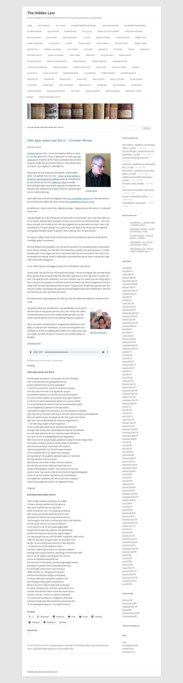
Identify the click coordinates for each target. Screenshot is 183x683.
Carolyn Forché (123, 37)
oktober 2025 (127, 287)
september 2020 (128, 435)
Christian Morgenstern (37, 67)
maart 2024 (126, 335)
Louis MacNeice (107, 55)
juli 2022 (125, 371)
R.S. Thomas (32, 85)
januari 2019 (127, 490)
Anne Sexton (32, 79)
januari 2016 (127, 574)
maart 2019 (126, 484)
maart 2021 (126, 419)
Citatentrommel (128, 606)
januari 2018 (127, 516)
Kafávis (131, 49)
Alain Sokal (82, 79)
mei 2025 (125, 300)
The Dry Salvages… (138, 235)
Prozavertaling (128, 616)
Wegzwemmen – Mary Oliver (133, 202)
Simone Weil (102, 85)
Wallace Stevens (117, 79)
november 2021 (128, 393)
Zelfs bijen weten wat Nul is (44, 648)
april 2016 (126, 564)
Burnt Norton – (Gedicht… (141, 236)
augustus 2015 (128, 581)
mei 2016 (125, 561)
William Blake (53, 31)
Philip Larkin (75, 55)
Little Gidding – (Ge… (138, 242)
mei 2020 (125, 448)
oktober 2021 (127, 397)
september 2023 (128, 348)
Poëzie (125, 610)
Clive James (88, 49)
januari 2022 (127, 387)
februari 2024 (127, 339)
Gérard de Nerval (60, 67)
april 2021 (126, 416)
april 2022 (126, 377)
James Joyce (103, 49)
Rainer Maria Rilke (70, 73)
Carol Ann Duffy (70, 37)
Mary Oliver (101, 67)
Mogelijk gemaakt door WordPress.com (42, 672)
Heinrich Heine (140, 43)
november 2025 (128, 284)
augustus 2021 (128, 403)
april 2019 (126, 481)
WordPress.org (128, 651)
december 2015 (128, 577)
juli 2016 (125, 555)
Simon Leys (90, 55)
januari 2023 (127, 368)
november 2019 (128, 468)
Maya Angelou (44, 25)
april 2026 (126, 271)
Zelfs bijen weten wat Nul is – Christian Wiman (59, 140)
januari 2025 (127, 310)
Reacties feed (128, 648)
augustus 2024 (128, 326)
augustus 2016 (128, 551)
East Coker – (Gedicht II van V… (142, 223)
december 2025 (128, 281)
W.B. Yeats (75, 91)
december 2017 (128, 519)
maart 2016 (126, 568)
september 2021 (128, 400)
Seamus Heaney (102, 43)
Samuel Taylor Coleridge (108, 31)
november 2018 (128, 497)
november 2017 (128, 522)
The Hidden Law (41, 12)
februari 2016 (127, 571)
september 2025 (128, 290)
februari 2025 (127, 306)
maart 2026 (126, 274)
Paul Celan (87, 31)
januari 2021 (127, 426)
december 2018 (128, 493)
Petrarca (135, 67)
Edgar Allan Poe (50, 73)
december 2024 (128, 313)
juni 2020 (125, 445)
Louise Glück (54, 43)
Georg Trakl (48, 85)
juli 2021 (125, 406)
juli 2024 (125, 329)
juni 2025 (125, 297)
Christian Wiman (34, 91)
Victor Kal (118, 49)
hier (30, 301)
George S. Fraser (103, 37)
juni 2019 (125, 474)
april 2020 (126, 451)
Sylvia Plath (32, 73)
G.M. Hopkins (72, 49)
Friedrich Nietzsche (82, 67)
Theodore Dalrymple (134, 31)
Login (124, 642)
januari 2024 (127, 342)
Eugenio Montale (99, 61)
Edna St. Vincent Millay (57, 61)
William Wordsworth (56, 91)
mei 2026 (125, 268)
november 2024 (128, 316)
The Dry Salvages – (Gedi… (142, 230)
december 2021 (128, 390)
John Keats (144, 49)
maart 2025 (126, 303)
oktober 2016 (127, 545)
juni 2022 (125, 374)
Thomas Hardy (84, 43)
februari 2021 (127, 422)
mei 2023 (125, 358)
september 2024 (128, 322)
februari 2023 (127, 364)
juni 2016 (125, 558)
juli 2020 (125, 442)
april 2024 (126, 332)
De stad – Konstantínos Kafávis (135, 196)
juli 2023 (125, 352)
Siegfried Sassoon (128, 73)
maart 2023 (126, 361)
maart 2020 (126, 455)
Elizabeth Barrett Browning (83, 25)
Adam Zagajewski (92, 91)
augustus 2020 (128, 439)
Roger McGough (34, 61)
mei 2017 (125, 529)
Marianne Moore (120, 61)
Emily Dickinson (33, 37)
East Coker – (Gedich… (139, 229)
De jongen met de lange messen (135, 157)
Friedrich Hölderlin (52, 49)
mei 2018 (125, 506)
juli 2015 (125, 584)
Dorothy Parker (119, 67)
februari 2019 (127, 487)
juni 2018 (125, 503)
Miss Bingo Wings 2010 (98, 332)
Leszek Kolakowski (56, 55)
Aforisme (126, 600)
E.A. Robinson (90, 73)
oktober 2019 (127, 471)
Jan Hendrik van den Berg (135, 25)
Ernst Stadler (98, 79)
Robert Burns (70, 31)
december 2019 (128, 464)
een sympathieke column (78, 198)
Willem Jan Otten (59, 182)
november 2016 (128, 542)
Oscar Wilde (136, 85)
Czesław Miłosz (79, 61)
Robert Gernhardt (35, 43)
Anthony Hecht (121, 43)
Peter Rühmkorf (108, 73)
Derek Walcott (85, 85)
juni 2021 (125, 410)
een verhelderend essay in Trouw (80, 201)
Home (29, 25)
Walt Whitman (119, 85)
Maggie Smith (65, 79)
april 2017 (126, 532)
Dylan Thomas (136, 79)
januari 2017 (127, 535)
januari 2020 (127, 461)
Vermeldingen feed (130, 645)
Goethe (69, 43)
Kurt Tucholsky (66, 85)
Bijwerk (30, 97)
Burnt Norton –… (136, 222)
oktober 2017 (127, 526)
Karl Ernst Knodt (34, 55)
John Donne (51, 37)
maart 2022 (126, 381)
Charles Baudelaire (110, 25)
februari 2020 (127, 458)
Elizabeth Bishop (34, 31)
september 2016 (128, 548)
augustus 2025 (128, 293)
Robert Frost (141, 37)
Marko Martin (125, 55)
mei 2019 (125, 477)
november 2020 (128, 432)
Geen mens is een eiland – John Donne (138, 190)
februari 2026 (127, 277)
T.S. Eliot (86, 37)
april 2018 (126, 510)
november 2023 (128, 345)
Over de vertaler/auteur (49, 97)
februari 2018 (127, 513)
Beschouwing (127, 603)
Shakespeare (49, 79)
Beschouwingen (112, 91)
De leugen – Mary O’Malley (133, 183)
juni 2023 (125, 355)
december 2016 (128, 539)
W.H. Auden (61, 25)
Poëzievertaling (56, 645)
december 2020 (128, 429)
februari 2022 (127, 384)
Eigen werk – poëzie (133, 91)
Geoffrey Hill (32, 49)
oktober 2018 (127, 500)
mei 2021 (125, 413)
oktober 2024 (127, 319)
